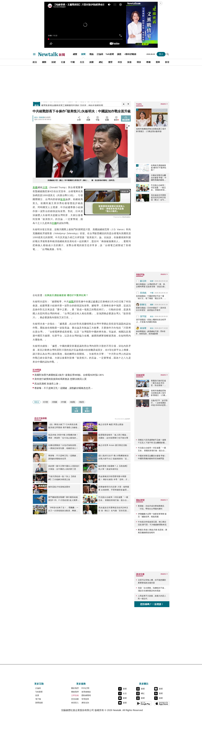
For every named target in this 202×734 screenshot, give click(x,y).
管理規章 (85, 699)
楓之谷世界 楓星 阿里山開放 (110, 424)
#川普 (45, 402)
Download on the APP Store (161, 703)
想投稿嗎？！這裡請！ (152, 604)
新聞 (83, 54)
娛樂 (91, 62)
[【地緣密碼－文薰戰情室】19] (142, 25)
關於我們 (75, 688)
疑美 (62, 199)
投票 (37, 695)
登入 (161, 54)
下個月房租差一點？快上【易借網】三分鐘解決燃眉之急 (62, 477)
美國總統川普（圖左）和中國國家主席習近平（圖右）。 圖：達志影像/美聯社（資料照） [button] (82, 180)
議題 (119, 54)
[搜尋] (168, 54)
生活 (82, 62)
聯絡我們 (75, 692)
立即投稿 (75, 695)
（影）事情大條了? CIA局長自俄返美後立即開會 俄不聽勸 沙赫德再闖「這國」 (63, 426)
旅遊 (129, 62)
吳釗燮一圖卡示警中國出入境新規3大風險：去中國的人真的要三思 (63, 467)
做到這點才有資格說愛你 (59, 487)
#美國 (54, 402)
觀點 (92, 54)
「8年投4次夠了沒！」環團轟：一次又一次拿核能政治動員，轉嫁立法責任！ (63, 509)
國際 (44, 62)
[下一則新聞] (128, 104)
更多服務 (81, 683)
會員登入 (75, 703)
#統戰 (72, 402)
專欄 (148, 62)
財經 (54, 62)
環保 (139, 62)
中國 (72, 62)
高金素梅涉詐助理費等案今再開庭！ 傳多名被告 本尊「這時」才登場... (113, 478)
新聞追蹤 (39, 703)
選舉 (158, 62)
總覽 (75, 54)
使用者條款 (86, 692)
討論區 (100, 54)
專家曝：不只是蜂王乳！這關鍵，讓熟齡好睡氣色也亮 (63, 457)
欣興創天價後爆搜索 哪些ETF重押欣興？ (66, 295)
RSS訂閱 (85, 688)
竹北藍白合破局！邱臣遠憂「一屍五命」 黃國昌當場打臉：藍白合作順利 (113, 499)
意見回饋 (75, 699)
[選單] (34, 54)
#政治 (36, 402)
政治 (35, 62)
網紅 (101, 62)
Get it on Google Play (143, 703)
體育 (110, 62)
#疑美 (81, 402)
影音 (167, 62)
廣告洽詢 (85, 703)
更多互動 (39, 683)
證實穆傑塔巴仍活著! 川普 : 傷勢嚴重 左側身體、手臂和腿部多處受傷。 (113, 488)
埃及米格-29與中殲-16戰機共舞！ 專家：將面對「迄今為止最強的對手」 (63, 436)
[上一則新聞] (124, 104)
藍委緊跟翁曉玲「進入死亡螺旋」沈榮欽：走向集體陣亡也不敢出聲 (113, 436)
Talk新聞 (110, 54)
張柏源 (41, 117)
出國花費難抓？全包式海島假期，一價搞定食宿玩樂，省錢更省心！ (63, 446)
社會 (63, 62)
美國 (35, 187)
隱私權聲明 (86, 695)
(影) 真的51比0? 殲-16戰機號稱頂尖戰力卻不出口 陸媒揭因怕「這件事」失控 (113, 457)
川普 (45, 187)
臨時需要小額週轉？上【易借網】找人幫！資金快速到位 (113, 467)
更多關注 (143, 683)
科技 (120, 62)
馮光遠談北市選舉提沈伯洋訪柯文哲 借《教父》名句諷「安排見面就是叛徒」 (113, 509)
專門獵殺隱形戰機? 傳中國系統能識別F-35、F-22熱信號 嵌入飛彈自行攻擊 (63, 499)
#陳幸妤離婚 (130, 54)
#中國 (63, 402)
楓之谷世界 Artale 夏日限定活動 (112, 445)
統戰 (71, 301)
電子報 (38, 699)
